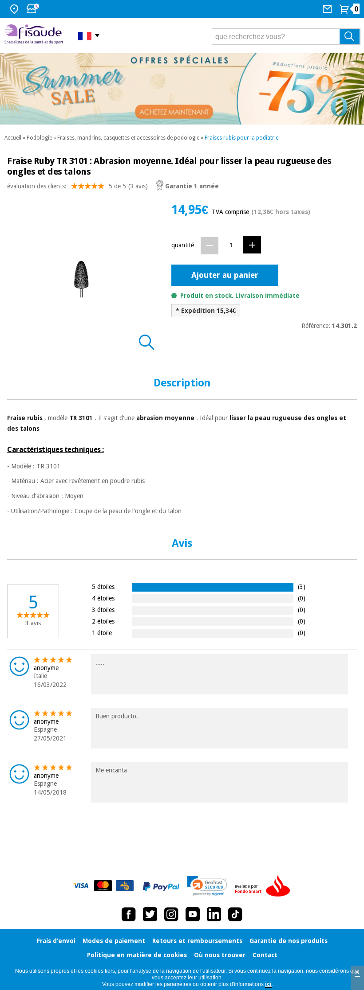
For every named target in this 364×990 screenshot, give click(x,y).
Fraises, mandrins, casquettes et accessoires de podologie (128, 138)
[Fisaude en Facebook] (129, 914)
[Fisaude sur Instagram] (171, 914)
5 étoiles (103, 586)
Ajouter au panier (224, 275)
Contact (265, 955)
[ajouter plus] (252, 244)
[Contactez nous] (328, 9)
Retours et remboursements (197, 940)
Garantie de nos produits (288, 940)
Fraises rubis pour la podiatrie (241, 138)
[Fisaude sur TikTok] (235, 914)
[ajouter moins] (209, 245)
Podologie (39, 138)
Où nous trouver (219, 955)
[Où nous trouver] (15, 9)
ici (268, 984)
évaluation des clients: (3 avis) (77, 186)
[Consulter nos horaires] (33, 9)
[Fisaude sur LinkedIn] (214, 914)
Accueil (12, 138)
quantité (182, 245)
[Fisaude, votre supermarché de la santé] (34, 35)
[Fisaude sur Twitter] (150, 914)
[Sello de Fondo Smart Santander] (264, 886)
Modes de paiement (114, 940)
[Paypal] (161, 886)
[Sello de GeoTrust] (207, 886)
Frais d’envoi (56, 940)
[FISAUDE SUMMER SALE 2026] (182, 89)
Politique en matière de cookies (137, 955)
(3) (301, 586)
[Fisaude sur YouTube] (193, 914)
